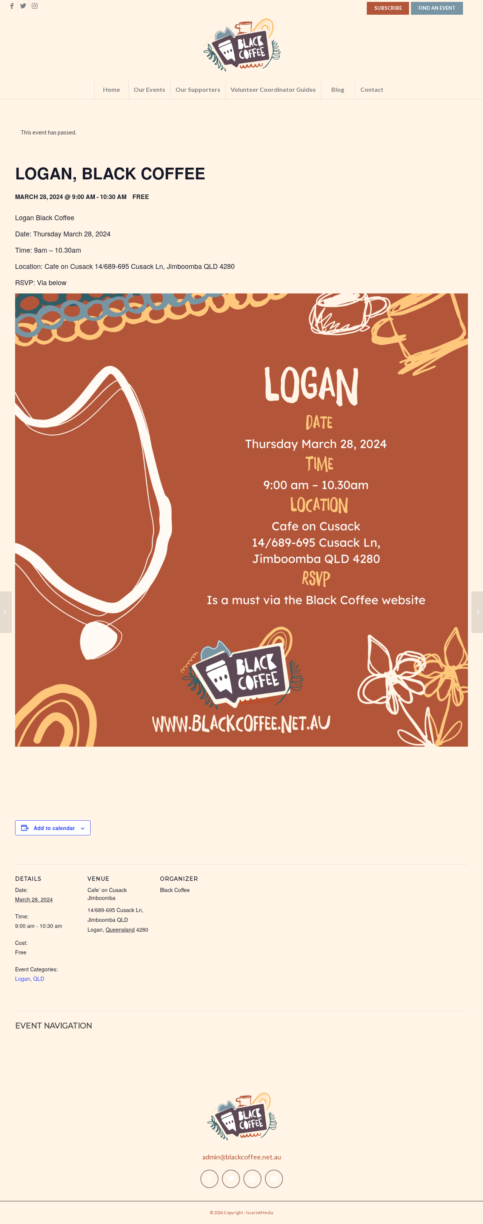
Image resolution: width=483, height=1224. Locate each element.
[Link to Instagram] (34, 5)
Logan (22, 978)
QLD (38, 978)
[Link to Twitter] (23, 5)
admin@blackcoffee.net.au (241, 1157)
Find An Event (436, 8)
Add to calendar (54, 828)
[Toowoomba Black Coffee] (6, 612)
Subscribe (388, 8)
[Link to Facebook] (11, 5)
